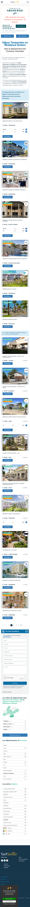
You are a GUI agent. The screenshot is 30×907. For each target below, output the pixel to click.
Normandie (14, 814)
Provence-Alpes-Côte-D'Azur (14, 825)
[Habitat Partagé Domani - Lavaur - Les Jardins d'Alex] (15, 345)
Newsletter (22, 861)
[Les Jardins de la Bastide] (15, 539)
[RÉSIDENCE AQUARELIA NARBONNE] (15, 569)
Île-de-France (14, 811)
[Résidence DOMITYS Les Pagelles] (15, 503)
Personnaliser (9, 901)
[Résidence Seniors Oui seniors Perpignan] (15, 179)
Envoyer (15, 683)
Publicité (6, 867)
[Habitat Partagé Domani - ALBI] (15, 442)
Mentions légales (23, 859)
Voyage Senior (5, 876)
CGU (20, 857)
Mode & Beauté (5, 881)
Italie (17, 833)
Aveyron (5, 751)
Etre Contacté (22, 36)
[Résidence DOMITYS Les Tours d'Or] (15, 110)
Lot (14, 765)
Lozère (5, 767)
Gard (14, 753)
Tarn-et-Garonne (14, 779)
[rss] (7, 860)
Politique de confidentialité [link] (9, 903)
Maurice (17, 828)
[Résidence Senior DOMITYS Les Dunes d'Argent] (15, 209)
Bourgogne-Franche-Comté (14, 791)
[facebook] (2, 860)
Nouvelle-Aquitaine (14, 817)
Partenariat (7, 865)
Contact (6, 864)
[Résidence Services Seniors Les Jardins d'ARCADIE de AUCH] (15, 473)
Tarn (14, 776)
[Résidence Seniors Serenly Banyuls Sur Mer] (15, 248)
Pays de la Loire (14, 822)
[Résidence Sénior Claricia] (15, 308)
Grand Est (14, 805)
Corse (14, 800)
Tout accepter (9, 898)
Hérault (14, 762)
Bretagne (14, 794)
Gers (4, 759)
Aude (14, 748)
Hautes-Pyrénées (14, 770)
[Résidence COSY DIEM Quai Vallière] (15, 600)
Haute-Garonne (14, 756)
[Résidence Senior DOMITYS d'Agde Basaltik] (15, 406)
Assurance (3, 879)
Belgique (17, 831)
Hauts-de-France (14, 808)
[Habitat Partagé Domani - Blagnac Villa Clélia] (15, 376)
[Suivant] (21, 625)
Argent (2, 884)
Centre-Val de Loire (14, 797)
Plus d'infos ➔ (7, 136)
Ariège (5, 745)
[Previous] (9, 625)
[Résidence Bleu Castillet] (15, 278)
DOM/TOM (6, 803)
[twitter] (5, 860)
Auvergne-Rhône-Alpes (14, 788)
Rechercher (7, 36)
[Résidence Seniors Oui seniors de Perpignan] (15, 149)
